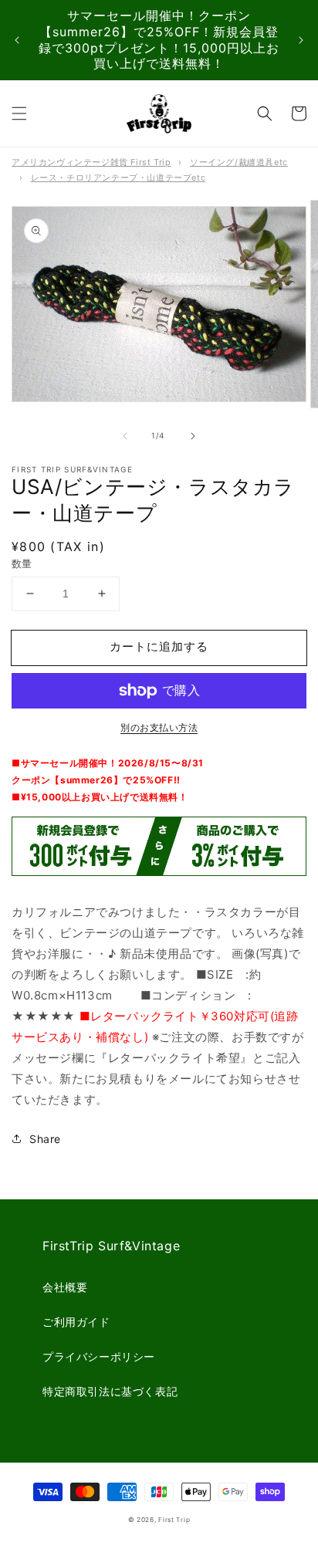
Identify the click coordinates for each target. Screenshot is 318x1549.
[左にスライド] (125, 436)
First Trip (174, 1520)
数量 (22, 563)
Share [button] (45, 1138)
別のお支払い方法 (159, 727)
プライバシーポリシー (98, 1356)
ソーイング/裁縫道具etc (239, 162)
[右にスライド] (193, 436)
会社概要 (64, 1287)
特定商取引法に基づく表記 (110, 1391)
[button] (19, 113)
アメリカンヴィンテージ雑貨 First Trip (91, 162)
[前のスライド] (17, 40)
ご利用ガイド (76, 1321)
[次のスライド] (301, 40)
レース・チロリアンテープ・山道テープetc (118, 177)
